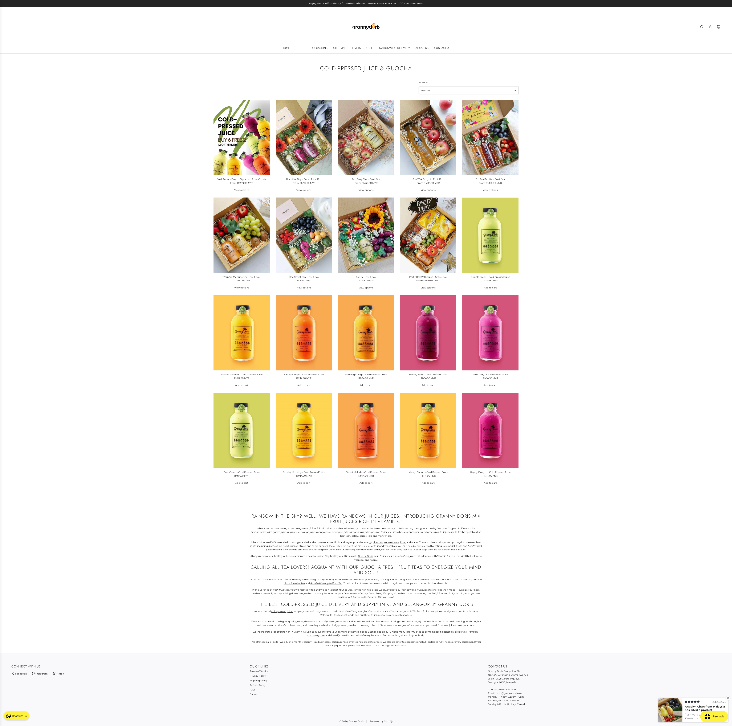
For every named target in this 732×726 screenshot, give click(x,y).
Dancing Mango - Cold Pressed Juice (366, 374)
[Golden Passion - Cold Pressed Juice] (242, 332)
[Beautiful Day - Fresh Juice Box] (304, 137)
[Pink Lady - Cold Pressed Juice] (490, 332)
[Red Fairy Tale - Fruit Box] (366, 137)
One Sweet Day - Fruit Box (304, 276)
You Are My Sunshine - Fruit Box (241, 276)
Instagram (42, 673)
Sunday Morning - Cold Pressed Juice (304, 472)
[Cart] (718, 27)
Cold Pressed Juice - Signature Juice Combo (242, 179)
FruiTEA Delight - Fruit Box (428, 179)
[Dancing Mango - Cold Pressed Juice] (366, 332)
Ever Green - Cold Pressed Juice (242, 472)
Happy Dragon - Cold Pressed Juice (490, 472)
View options (241, 190)
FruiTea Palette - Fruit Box (490, 179)
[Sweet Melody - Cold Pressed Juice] (366, 430)
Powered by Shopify (381, 721)
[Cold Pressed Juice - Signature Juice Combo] (242, 137)
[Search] (702, 27)
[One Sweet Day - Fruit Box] (304, 235)
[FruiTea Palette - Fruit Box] (490, 137)
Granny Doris (365, 556)
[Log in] (710, 27)
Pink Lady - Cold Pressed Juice (490, 374)
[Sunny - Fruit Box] (366, 235)
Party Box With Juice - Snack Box (428, 276)
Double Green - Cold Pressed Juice (490, 276)
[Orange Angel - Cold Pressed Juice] (304, 332)
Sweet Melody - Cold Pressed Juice (366, 472)
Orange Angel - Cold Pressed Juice (304, 374)
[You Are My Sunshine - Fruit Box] (242, 235)
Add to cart (490, 287)
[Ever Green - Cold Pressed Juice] (242, 430)
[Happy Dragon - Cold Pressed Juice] (490, 430)
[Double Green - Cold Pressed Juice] (490, 235)
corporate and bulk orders (420, 641)
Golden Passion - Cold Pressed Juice (241, 374)
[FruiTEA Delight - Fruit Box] (428, 137)
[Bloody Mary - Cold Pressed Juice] (428, 332)
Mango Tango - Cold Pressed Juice (428, 472)
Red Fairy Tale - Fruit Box (366, 179)
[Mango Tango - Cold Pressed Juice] (428, 430)
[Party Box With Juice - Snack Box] (428, 235)
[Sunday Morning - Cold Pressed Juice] (304, 430)
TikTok (60, 673)
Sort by (424, 82)
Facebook (21, 673)
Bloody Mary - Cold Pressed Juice (428, 374)
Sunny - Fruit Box (366, 276)
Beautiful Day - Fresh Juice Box (304, 179)
